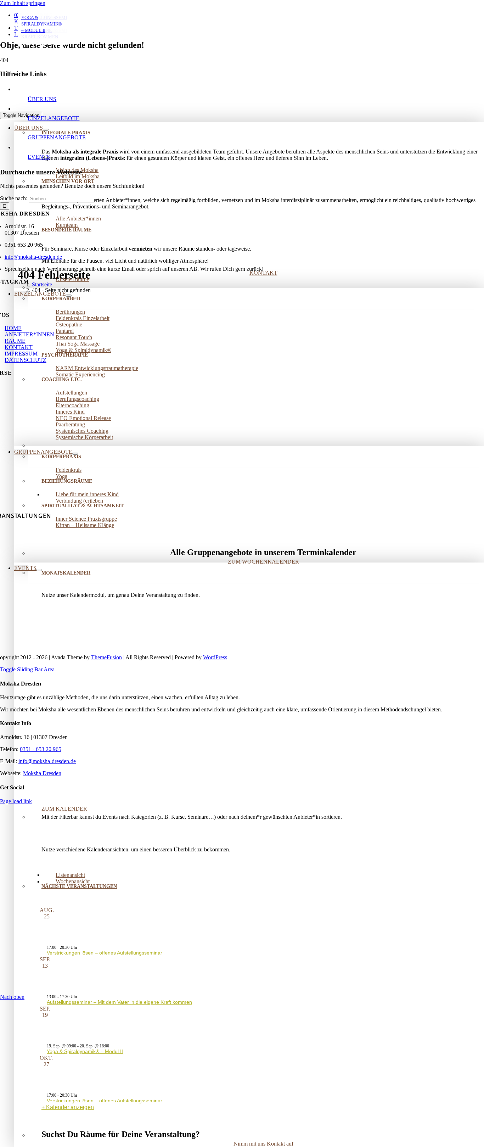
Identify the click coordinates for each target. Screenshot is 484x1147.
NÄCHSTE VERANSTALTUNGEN (79, 886)
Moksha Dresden (42, 773)
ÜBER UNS (42, 99)
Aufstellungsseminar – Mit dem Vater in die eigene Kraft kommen (119, 1002)
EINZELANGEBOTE (53, 118)
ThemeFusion (106, 657)
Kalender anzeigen (70, 1107)
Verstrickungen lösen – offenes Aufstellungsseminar (104, 953)
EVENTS (39, 157)
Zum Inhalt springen (22, 3)
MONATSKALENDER (65, 573)
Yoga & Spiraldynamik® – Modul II (85, 1051)
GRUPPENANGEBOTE (57, 137)
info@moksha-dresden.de (47, 761)
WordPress (215, 657)
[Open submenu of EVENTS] (39, 570)
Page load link (16, 801)
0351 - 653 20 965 (40, 749)
